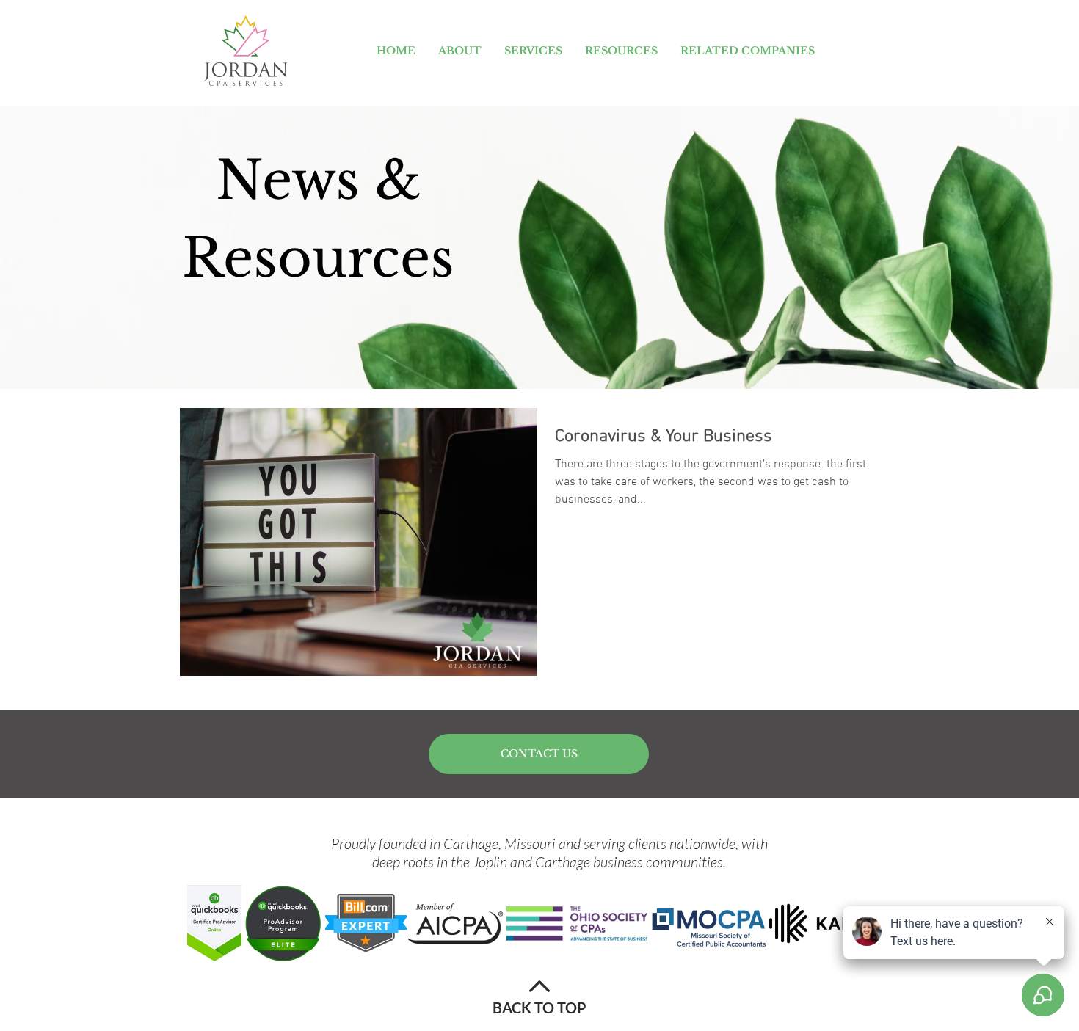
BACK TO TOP (539, 1007)
